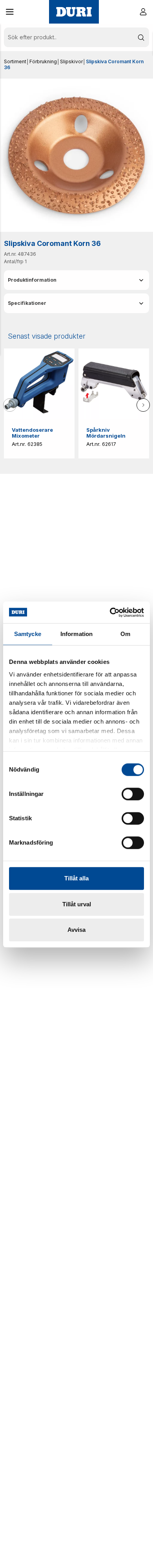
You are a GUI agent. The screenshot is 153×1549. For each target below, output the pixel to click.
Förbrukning (43, 61)
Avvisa (76, 929)
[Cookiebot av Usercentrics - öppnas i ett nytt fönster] (110, 612)
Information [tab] (76, 634)
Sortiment (15, 61)
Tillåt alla (76, 878)
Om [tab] (125, 634)
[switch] (133, 794)
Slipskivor (71, 61)
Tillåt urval (76, 904)
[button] (10, 12)
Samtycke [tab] (27, 634)
